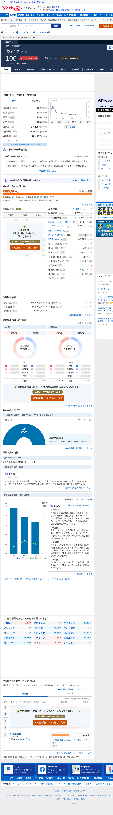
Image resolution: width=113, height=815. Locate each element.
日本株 (13, 15)
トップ (5, 15)
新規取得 (55, 7)
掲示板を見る (86, 204)
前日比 (25, 694)
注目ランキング (39, 20)
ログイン (41, 10)
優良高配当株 (73, 20)
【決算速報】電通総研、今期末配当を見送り (69, 741)
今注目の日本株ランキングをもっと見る (74, 753)
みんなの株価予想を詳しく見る (78, 448)
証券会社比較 (70, 15)
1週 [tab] (59, 122)
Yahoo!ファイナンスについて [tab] (23, 784)
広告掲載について (60, 795)
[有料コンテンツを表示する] (85, 235)
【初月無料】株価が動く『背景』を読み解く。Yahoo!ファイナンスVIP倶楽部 (36, 579)
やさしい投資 (75, 26)
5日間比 (70, 694)
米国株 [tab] (86, 784)
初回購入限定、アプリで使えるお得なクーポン (67, 10)
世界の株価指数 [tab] (74, 784)
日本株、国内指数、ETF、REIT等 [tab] (51, 784)
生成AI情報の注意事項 (80, 505)
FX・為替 (30, 15)
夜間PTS (36, 101)
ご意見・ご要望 (79, 799)
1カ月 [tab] (67, 122)
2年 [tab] (88, 122)
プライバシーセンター (33, 795)
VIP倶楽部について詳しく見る (25, 247)
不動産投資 (83, 15)
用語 (14, 108)
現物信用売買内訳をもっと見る (78, 405)
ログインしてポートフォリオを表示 (36, 32)
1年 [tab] (81, 122)
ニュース (50, 15)
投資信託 (40, 15)
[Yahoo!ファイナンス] (18, 6)
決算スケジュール (89, 20)
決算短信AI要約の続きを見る (77, 488)
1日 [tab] (52, 122)
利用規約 (48, 795)
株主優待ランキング (57, 20)
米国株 (21, 15)
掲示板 (59, 15)
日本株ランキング (22, 20)
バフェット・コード (82, 499)
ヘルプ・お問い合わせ (63, 799)
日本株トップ (7, 20)
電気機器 (16, 46)
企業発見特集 (89, 26)
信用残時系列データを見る (80, 315)
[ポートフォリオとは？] (17, 32)
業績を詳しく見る (84, 574)
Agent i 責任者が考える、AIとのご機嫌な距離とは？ (25, 2)
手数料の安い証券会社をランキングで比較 (25, 145)
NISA (95, 15)
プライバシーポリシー (14, 795)
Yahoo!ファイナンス (62, 791)
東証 (14, 101)
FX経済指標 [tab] (98, 784)
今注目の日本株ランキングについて (75, 689)
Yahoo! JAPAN (79, 791)
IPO (103, 20)
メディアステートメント (78, 795)
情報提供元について (83, 209)
